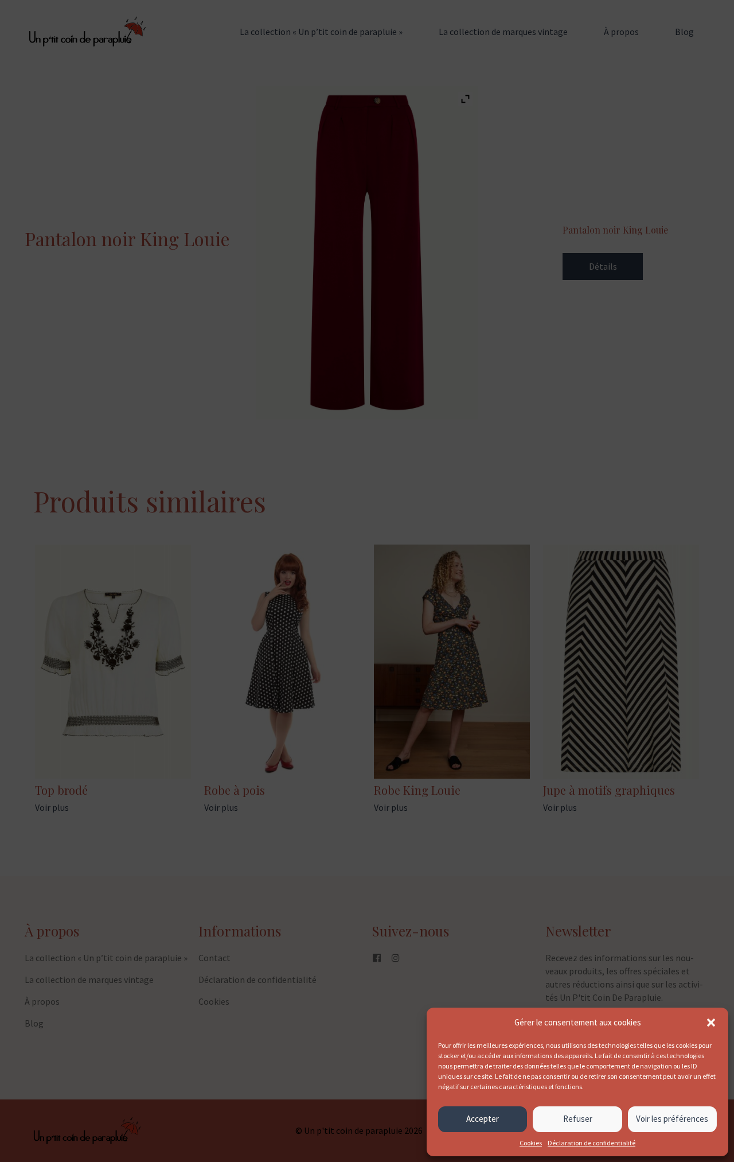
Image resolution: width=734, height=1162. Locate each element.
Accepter (482, 1118)
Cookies (531, 1142)
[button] (711, 1022)
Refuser (577, 1118)
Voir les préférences (672, 1118)
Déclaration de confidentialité (591, 1142)
